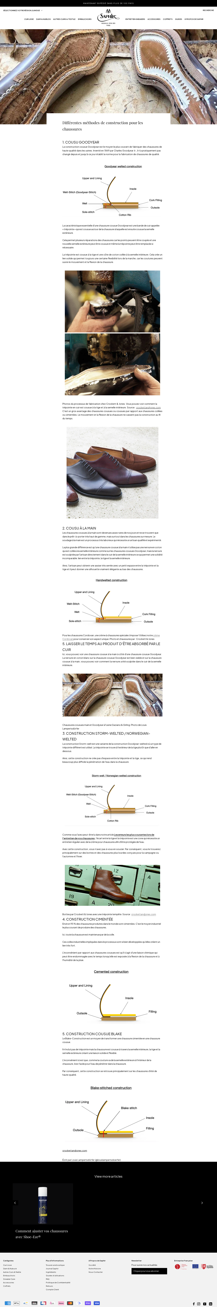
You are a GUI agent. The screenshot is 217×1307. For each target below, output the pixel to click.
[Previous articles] (15, 1203)
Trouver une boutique (55, 1265)
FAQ (47, 1279)
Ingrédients (51, 1272)
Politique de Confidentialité (58, 1282)
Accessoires (154, 20)
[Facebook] (193, 1303)
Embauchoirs (85, 20)
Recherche (208, 10)
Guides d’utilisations (55, 1275)
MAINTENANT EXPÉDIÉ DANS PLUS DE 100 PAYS (108, 3)
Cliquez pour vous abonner (146, 1271)
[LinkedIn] (210, 1303)
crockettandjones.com (148, 407)
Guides (178, 20)
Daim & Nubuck (43, 20)
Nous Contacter (96, 1272)
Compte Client (52, 1289)
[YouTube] (204, 1303)
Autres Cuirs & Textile (12, 1272)
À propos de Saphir (194, 20)
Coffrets (168, 20)
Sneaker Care (9, 1279)
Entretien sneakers (135, 20)
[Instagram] (198, 1303)
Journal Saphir (52, 1269)
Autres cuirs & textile (64, 20)
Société (92, 1265)
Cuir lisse (29, 20)
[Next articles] (202, 1203)
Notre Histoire (95, 1269)
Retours (49, 1286)
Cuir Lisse (7, 1265)
